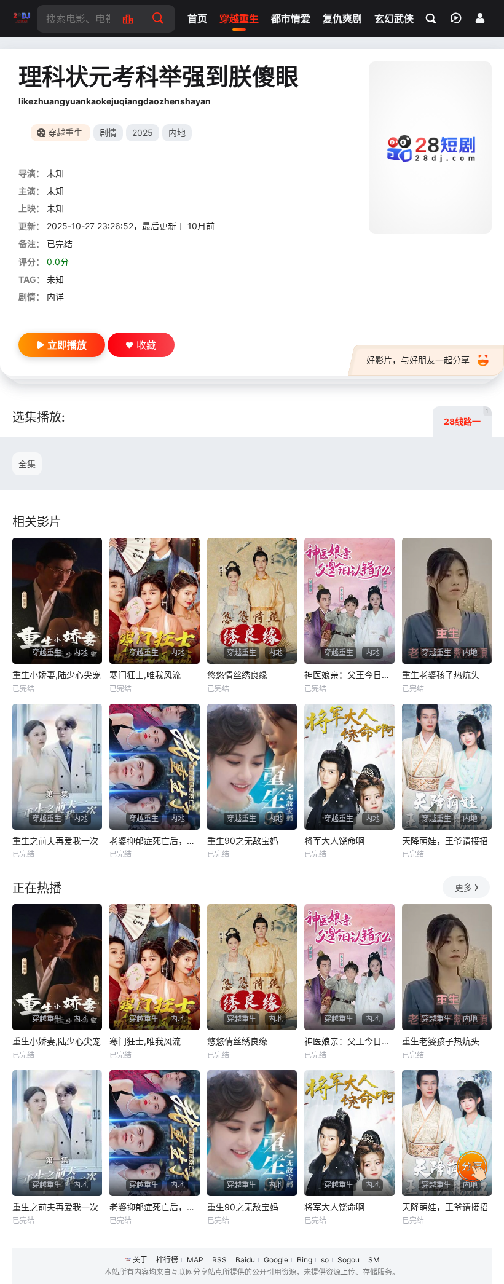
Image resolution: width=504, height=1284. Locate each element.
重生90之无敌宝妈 (242, 840)
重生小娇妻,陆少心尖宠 (56, 674)
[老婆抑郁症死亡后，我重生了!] (154, 767)
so (325, 1259)
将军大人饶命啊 (334, 840)
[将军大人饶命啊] (349, 767)
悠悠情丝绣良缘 (237, 674)
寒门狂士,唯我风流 (145, 674)
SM (374, 1259)
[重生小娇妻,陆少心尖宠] (57, 601)
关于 (140, 1259)
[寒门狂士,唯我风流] (154, 601)
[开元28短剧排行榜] (134, 19)
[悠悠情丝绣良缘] (252, 601)
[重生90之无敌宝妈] (252, 767)
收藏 (146, 345)
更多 (463, 887)
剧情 (108, 132)
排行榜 (167, 1259)
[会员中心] (480, 18)
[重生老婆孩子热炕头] (447, 601)
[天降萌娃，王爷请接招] (447, 767)
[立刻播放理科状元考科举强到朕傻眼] (430, 147)
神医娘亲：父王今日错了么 (349, 674)
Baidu (245, 1259)
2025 (142, 132)
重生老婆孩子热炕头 (440, 674)
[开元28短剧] (21, 18)
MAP (195, 1259)
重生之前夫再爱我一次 (55, 840)
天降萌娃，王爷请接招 (445, 840)
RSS (219, 1259)
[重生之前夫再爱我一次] (57, 767)
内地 (177, 132)
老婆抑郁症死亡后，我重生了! (154, 840)
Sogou (348, 1259)
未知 (55, 173)
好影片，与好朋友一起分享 (418, 360)
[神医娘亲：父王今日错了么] (349, 601)
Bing (304, 1259)
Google (276, 1259)
